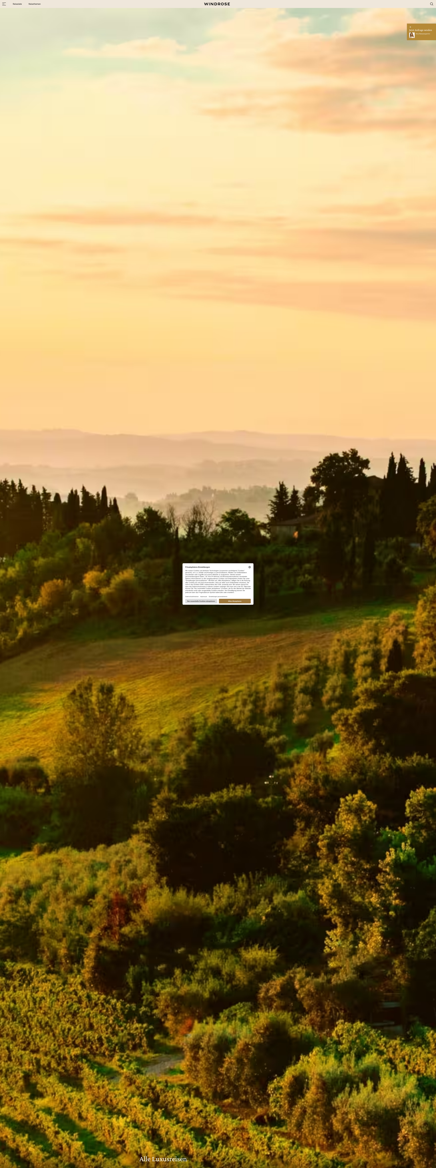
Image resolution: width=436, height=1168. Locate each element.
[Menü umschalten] (4, 4)
